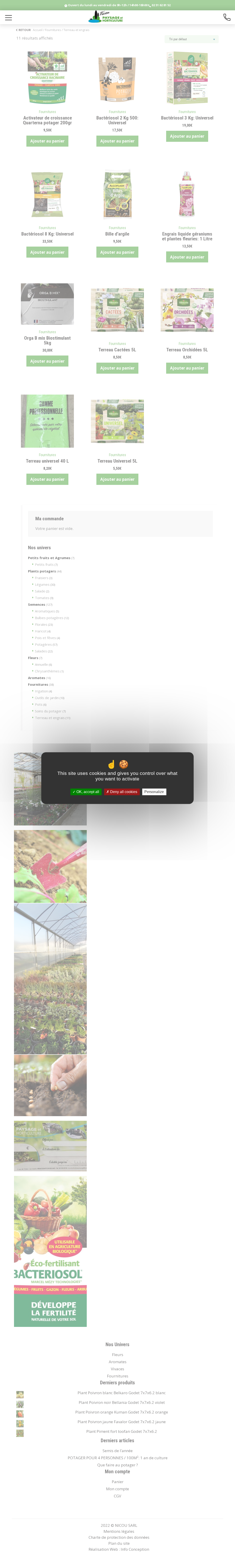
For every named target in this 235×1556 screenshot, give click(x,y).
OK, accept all (87, 792)
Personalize (154, 792)
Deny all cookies (123, 792)
